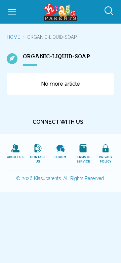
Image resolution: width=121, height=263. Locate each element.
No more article (60, 84)
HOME (14, 37)
